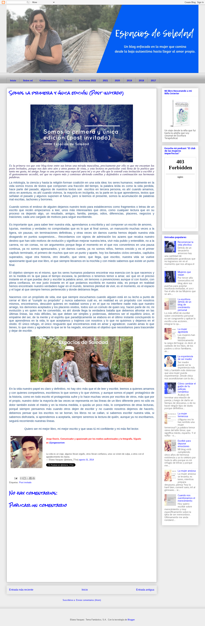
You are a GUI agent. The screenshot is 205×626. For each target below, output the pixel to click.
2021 (105, 80)
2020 (117, 80)
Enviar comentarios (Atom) (88, 600)
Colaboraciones (48, 80)
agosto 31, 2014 (86, 459)
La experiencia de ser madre (185, 358)
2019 (129, 80)
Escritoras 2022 (87, 80)
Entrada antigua (145, 589)
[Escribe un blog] (24, 478)
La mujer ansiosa (187, 471)
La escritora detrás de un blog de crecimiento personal (184, 304)
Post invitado (25, 482)
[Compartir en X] (27, 478)
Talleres (68, 80)
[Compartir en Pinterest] (33, 478)
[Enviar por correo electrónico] (21, 478)
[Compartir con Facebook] (30, 478)
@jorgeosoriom (57, 442)
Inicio (13, 80)
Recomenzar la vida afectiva (185, 243)
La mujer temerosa (183, 415)
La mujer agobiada (183, 330)
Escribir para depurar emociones (184, 444)
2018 (141, 80)
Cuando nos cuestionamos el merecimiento (186, 498)
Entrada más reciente (21, 589)
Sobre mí (28, 80)
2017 (153, 80)
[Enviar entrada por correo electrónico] (15, 478)
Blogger (131, 619)
